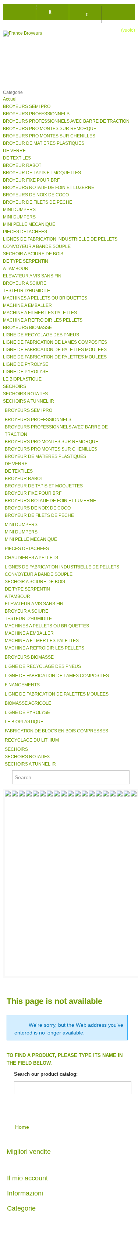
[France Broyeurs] (32, 33)
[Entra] (118, 11)
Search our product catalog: (46, 1074)
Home (21, 1127)
